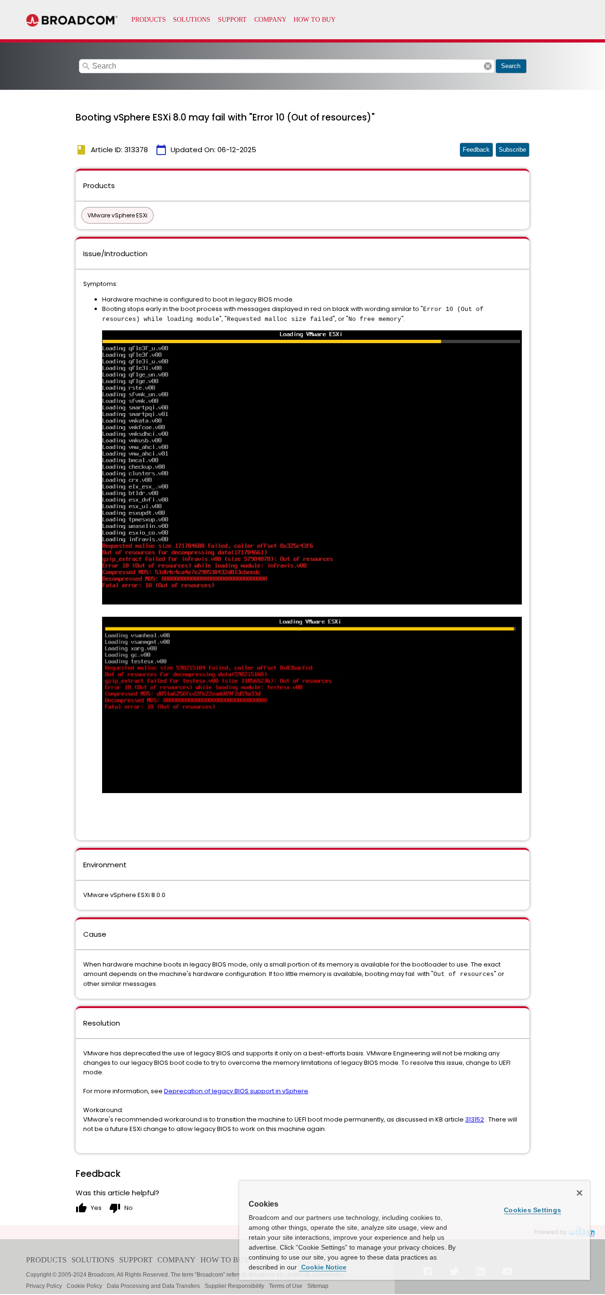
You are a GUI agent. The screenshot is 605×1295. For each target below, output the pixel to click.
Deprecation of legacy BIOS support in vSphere (236, 1091)
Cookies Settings (532, 1210)
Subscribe (512, 149)
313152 (474, 1119)
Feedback (476, 149)
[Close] (579, 1193)
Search (510, 65)
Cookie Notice (322, 1267)
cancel (488, 66)
